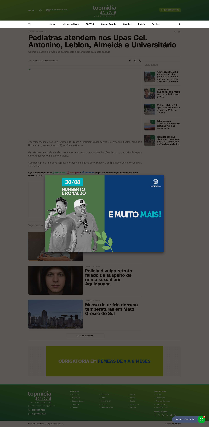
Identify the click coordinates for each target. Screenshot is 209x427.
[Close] (164, 175)
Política (155, 24)
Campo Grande (108, 24)
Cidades (127, 24)
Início (52, 24)
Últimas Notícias (70, 24)
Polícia (141, 24)
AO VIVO (90, 24)
